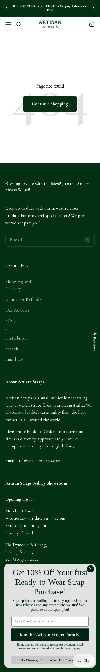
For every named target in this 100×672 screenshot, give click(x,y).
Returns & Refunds (23, 299)
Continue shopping (50, 104)
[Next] (94, 8)
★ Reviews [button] (94, 341)
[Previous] (6, 8)
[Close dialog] (90, 568)
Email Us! (14, 359)
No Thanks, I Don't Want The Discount (50, 660)
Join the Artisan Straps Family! (50, 634)
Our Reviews (17, 310)
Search (11, 348)
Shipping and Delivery (18, 285)
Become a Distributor (16, 334)
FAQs (11, 320)
